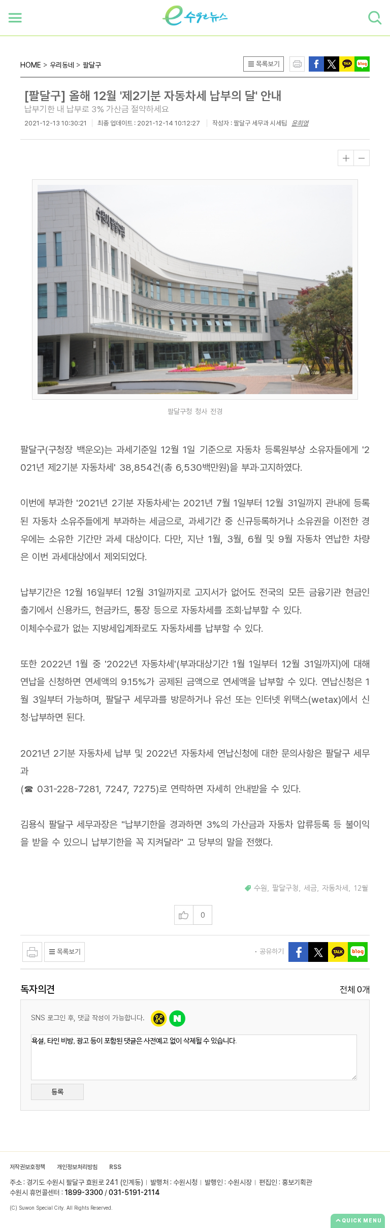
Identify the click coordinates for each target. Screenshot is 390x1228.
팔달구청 (285, 888)
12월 (360, 888)
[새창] (331, 63)
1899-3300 (83, 1192)
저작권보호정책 (27, 1167)
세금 (310, 888)
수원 (260, 888)
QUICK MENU (362, 1220)
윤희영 (299, 123)
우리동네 (62, 65)
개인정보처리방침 (77, 1167)
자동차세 (335, 888)
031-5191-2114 (134, 1192)
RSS (115, 1167)
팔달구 (92, 65)
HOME (30, 65)
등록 (57, 1092)
